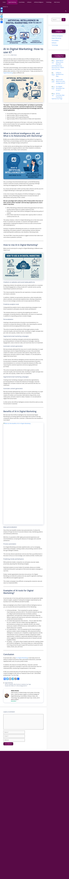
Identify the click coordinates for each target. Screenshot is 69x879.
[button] (66, 11)
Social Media (21, 2)
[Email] (1, 14)
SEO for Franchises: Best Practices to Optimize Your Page (18, 684)
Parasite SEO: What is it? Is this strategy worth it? (16, 685)
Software (29, 2)
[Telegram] (1, 16)
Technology (48, 2)
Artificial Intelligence (38, 2)
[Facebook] (1, 8)
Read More (13, 701)
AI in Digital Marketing (22, 658)
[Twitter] (1, 11)
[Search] (63, 19)
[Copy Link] (1, 19)
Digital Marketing (12, 2)
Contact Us (5, 6)
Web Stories (57, 2)
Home (4, 2)
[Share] (1, 22)
